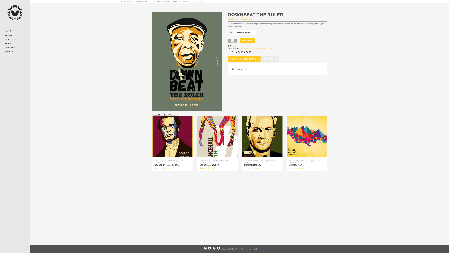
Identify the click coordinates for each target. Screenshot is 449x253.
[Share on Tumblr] (247, 52)
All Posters (159, 1)
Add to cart (247, 40)
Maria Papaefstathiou (267, 249)
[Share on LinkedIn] (244, 52)
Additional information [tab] (244, 59)
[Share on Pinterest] (250, 52)
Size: (230, 33)
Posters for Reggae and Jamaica (176, 1)
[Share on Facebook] (236, 52)
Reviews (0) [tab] (270, 59)
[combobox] (244, 32)
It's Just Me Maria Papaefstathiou (134, 1)
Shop (151, 1)
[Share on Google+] (242, 52)
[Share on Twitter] (239, 52)
